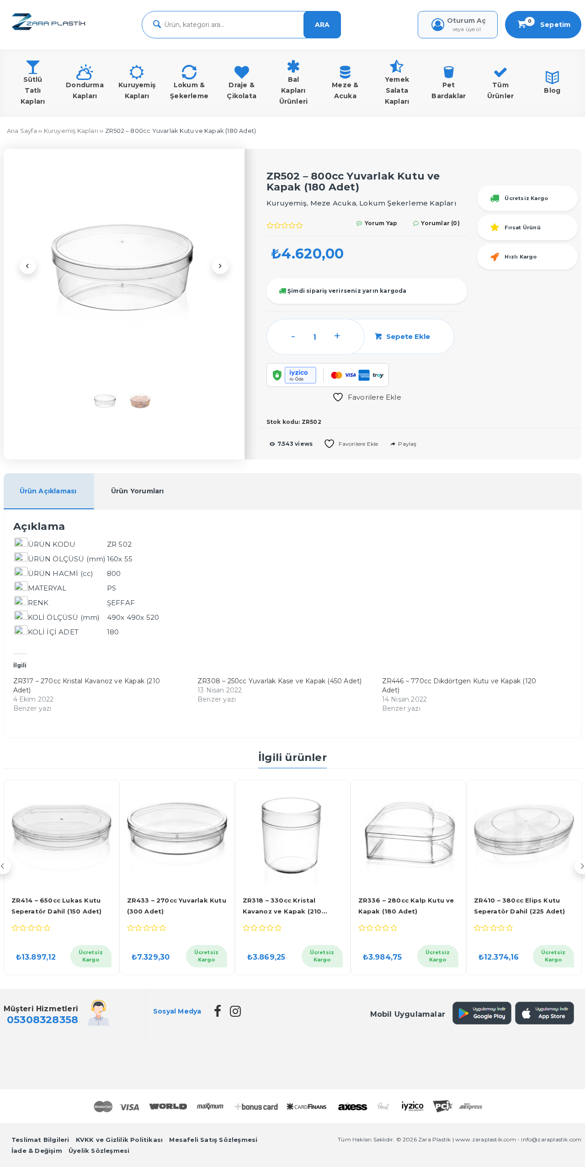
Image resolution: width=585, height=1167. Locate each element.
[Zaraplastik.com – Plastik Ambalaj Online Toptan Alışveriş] (48, 30)
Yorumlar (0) (440, 223)
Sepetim (549, 24)
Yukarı (554, 1146)
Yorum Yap (380, 223)
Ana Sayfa (22, 130)
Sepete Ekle (408, 336)
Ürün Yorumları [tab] (137, 491)
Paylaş (406, 443)
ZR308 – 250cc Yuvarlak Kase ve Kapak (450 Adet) (279, 681)
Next (220, 266)
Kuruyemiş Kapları (71, 130)
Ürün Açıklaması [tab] (48, 491)
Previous (28, 266)
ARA (322, 25)
